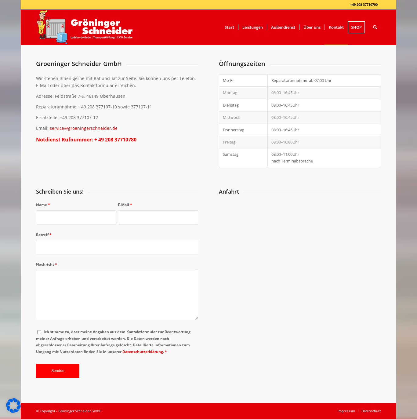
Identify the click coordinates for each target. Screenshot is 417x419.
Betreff (44, 234)
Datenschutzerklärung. (143, 351)
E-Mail (125, 204)
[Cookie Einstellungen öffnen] (13, 411)
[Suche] (375, 27)
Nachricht (46, 264)
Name (43, 204)
